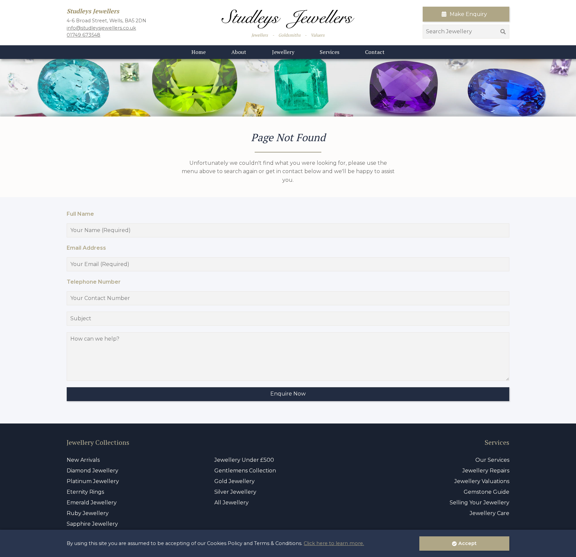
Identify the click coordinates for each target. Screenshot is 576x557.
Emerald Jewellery (92, 502)
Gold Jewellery (234, 481)
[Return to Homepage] (288, 19)
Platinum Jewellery (93, 481)
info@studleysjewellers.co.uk (101, 28)
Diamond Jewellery (92, 470)
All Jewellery (231, 502)
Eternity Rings (85, 492)
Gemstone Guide (486, 492)
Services (329, 52)
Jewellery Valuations (481, 481)
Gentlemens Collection (245, 470)
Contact (375, 52)
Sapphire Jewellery (92, 524)
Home (198, 52)
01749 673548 (83, 35)
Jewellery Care (489, 513)
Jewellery (283, 52)
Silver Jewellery (235, 492)
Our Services (492, 460)
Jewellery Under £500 (244, 460)
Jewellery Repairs (485, 470)
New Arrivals (83, 460)
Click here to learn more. (334, 543)
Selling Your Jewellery (479, 502)
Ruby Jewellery (88, 513)
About (238, 52)
